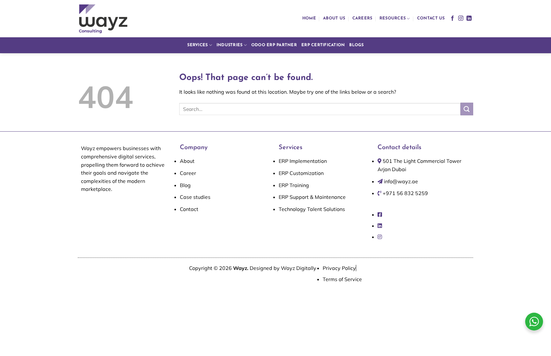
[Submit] (466, 109)
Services (197, 45)
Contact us (431, 18)
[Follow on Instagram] (460, 18)
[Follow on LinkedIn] (469, 18)
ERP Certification (323, 45)
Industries (230, 45)
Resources (392, 18)
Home (309, 18)
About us (334, 18)
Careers (362, 18)
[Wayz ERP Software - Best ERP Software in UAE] (103, 18)
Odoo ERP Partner (274, 45)
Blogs (356, 45)
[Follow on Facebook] (452, 18)
